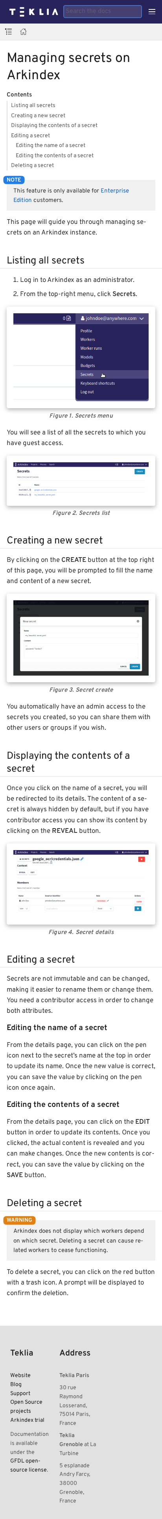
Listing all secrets (33, 105)
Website (20, 1375)
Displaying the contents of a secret (54, 125)
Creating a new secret (38, 115)
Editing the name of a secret (50, 145)
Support (20, 1393)
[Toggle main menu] (152, 12)
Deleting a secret (32, 165)
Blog (16, 1384)
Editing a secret (30, 135)
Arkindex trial (27, 1420)
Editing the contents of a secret (55, 155)
